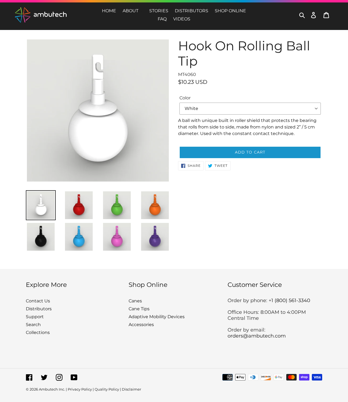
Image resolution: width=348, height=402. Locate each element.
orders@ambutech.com (257, 336)
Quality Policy (107, 389)
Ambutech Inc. (52, 389)
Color (185, 97)
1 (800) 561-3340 (290, 300)
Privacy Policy (80, 389)
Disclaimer (131, 389)
